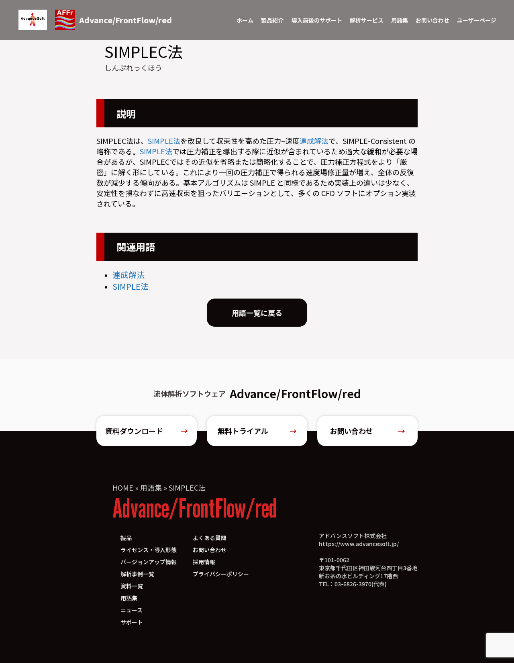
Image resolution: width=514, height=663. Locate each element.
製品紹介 (272, 20)
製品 (126, 538)
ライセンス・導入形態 (148, 550)
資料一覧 (131, 586)
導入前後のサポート (317, 20)
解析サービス (366, 20)
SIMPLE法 (164, 140)
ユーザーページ (476, 20)
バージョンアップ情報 (148, 562)
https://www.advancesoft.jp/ (359, 544)
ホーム (245, 20)
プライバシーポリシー (221, 574)
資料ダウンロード (146, 431)
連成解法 (314, 140)
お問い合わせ (432, 20)
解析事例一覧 (137, 574)
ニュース (131, 610)
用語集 (399, 20)
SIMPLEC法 (187, 487)
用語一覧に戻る (257, 312)
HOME (122, 487)
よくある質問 (209, 538)
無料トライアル (257, 431)
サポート (131, 622)
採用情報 (204, 562)
